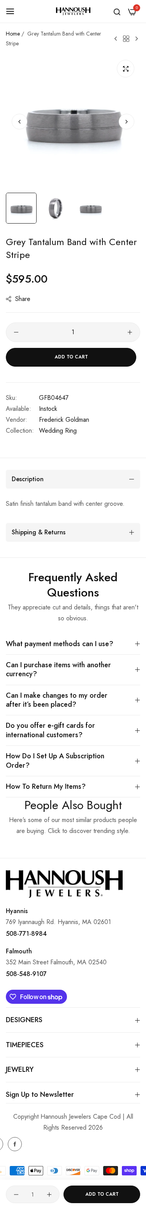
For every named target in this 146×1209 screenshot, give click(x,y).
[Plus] (130, 332)
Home (13, 34)
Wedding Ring (58, 430)
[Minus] (16, 332)
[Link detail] (15, 1144)
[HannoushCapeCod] (73, 11)
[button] (126, 121)
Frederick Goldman (64, 419)
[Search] (117, 11)
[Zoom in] (125, 68)
